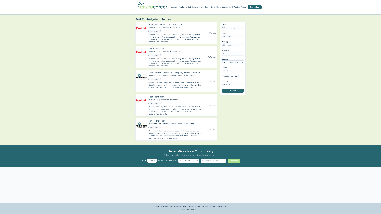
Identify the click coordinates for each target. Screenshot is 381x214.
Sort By (225, 81)
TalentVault (175, 206)
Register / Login (240, 7)
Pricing (212, 7)
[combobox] (233, 36)
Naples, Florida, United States (168, 27)
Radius (225, 68)
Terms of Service (208, 206)
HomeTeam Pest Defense (158, 76)
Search (233, 91)
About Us (173, 7)
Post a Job (254, 7)
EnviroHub (203, 7)
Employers (182, 7)
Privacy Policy (194, 206)
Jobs (166, 206)
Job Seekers (193, 7)
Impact (184, 206)
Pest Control (155, 31)
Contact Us (226, 7)
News (218, 7)
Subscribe (234, 161)
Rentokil (151, 27)
